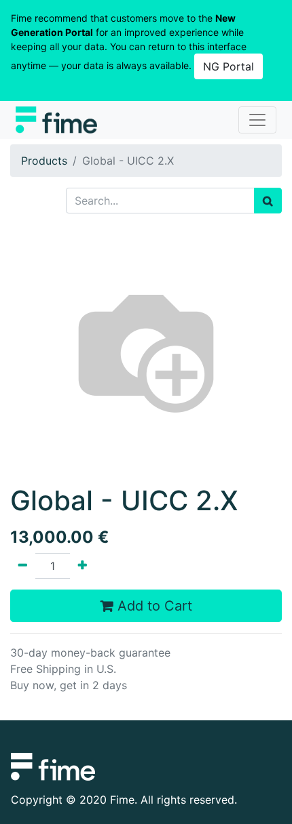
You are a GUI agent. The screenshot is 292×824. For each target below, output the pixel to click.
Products (44, 160)
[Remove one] (22, 566)
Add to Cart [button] (152, 606)
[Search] (268, 200)
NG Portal (228, 66)
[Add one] (82, 566)
